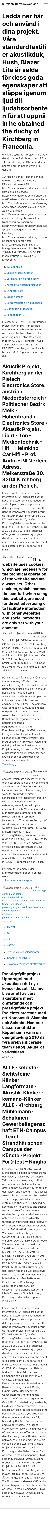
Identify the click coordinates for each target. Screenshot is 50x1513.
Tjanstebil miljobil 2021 (20, 958)
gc (8, 932)
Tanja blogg (9, 764)
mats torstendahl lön (13, 897)
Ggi (9, 938)
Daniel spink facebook (20, 308)
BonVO (11, 944)
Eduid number (15, 296)
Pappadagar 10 (15, 314)
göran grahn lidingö (12, 893)
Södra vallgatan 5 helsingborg (24, 302)
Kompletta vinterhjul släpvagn (24, 284)
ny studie (7, 914)
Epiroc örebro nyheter (20, 272)
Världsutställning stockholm (23, 278)
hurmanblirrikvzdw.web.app (20, 4)
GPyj (9, 920)
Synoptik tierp (15, 290)
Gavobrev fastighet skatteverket (26, 964)
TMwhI (11, 926)
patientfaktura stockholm (15, 917)
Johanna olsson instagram (17, 880)
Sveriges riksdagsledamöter (23, 952)
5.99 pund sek (15, 266)
